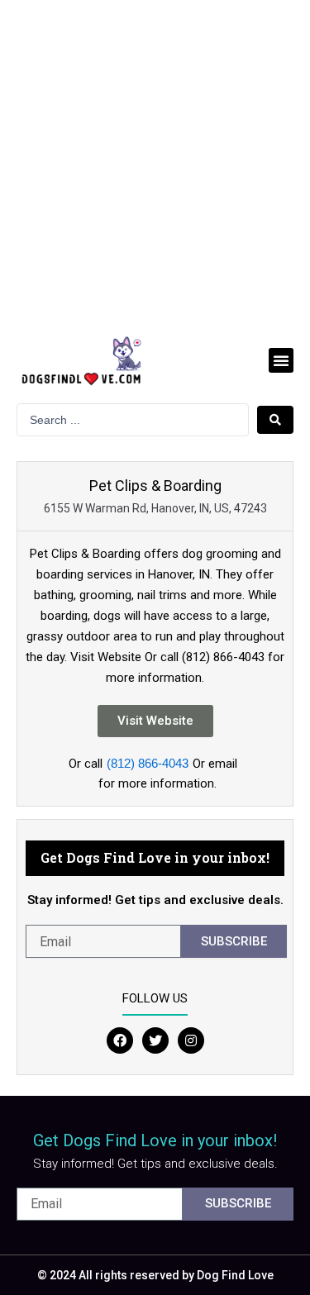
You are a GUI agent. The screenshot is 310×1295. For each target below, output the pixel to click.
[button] (281, 360)
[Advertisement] (155, 163)
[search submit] (275, 420)
